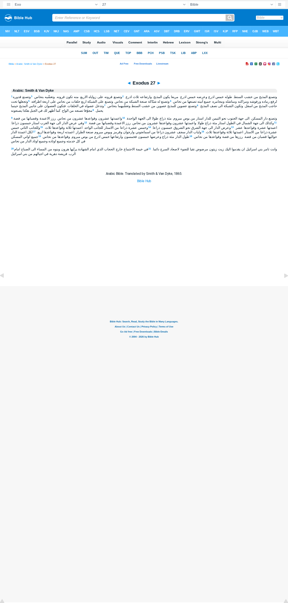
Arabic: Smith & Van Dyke (29, 64)
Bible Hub (144, 181)
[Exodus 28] (282, 285)
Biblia (11, 64)
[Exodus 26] (5, 285)
